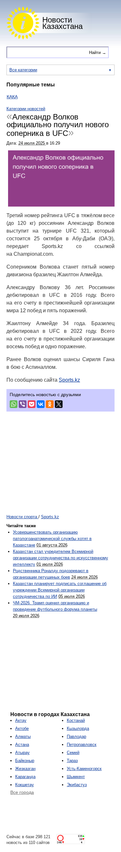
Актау (20, 720)
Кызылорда (78, 728)
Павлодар (76, 736)
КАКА (8, 96)
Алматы (23, 736)
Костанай (76, 720)
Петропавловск (81, 744)
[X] (59, 404)
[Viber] (22, 404)
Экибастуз (77, 784)
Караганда (25, 776)
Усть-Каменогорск (84, 768)
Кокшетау (24, 784)
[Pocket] (31, 404)
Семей (73, 752)
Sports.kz (69, 380)
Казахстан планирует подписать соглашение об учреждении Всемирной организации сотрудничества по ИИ (59, 590)
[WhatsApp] (13, 404)
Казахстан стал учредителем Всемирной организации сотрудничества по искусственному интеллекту (60, 558)
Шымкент (76, 776)
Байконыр (24, 760)
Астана (22, 744)
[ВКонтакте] (41, 404)
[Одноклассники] (50, 404)
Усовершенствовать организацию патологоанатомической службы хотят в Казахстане (52, 538)
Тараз (72, 760)
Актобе (22, 728)
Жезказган (25, 768)
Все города (22, 792)
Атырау (22, 752)
